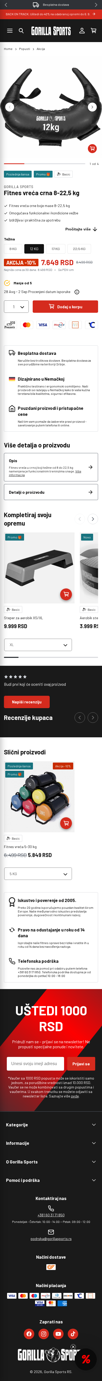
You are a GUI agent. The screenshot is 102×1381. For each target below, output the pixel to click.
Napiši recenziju (27, 701)
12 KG (34, 248)
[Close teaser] (73, 1346)
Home (8, 49)
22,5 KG (82, 250)
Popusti (24, 49)
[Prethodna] (80, 519)
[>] (96, 5)
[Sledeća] (93, 519)
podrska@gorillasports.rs (51, 1238)
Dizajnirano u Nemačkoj (56, 4)
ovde (75, 1096)
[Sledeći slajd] (92, 107)
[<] (6, 5)
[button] (21, 31)
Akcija (41, 49)
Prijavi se (81, 1063)
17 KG (58, 250)
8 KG (15, 250)
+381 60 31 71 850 (51, 1215)
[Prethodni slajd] (9, 107)
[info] (77, 292)
